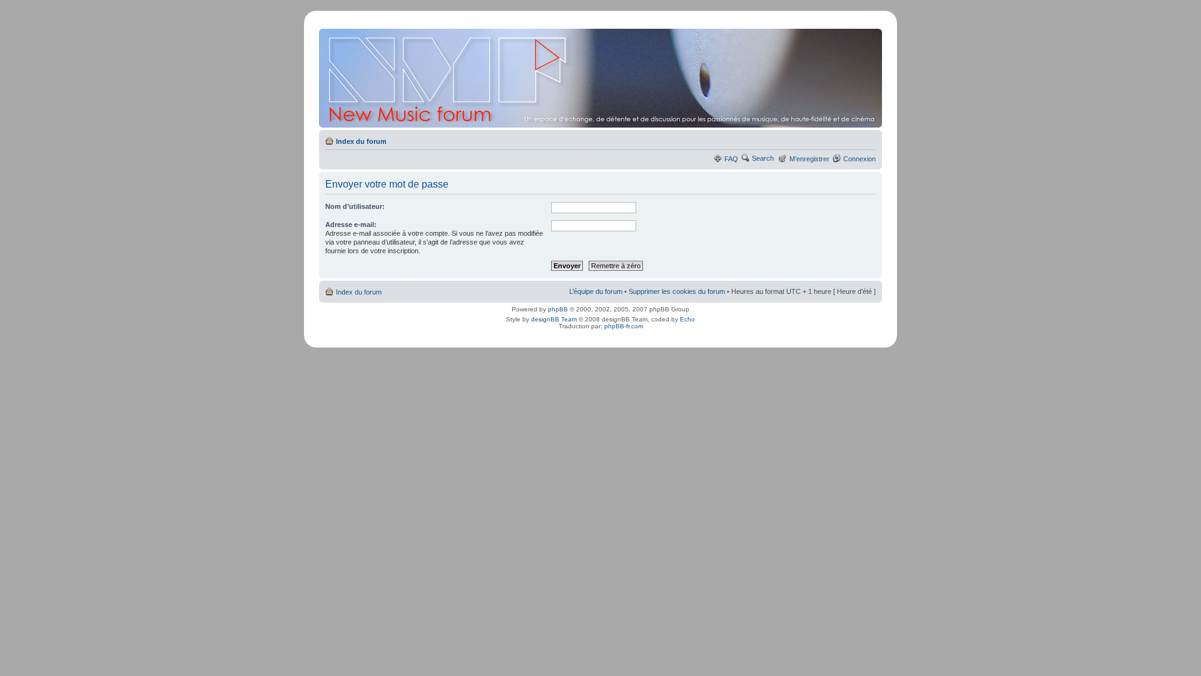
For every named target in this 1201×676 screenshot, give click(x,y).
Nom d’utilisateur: (355, 206)
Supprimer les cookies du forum (677, 291)
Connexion (859, 159)
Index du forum (361, 141)
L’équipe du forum (595, 291)
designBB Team (554, 319)
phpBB (558, 309)
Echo (687, 319)
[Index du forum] (601, 78)
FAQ (731, 159)
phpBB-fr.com (623, 326)
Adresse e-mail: (351, 224)
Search (763, 158)
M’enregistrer (809, 159)
